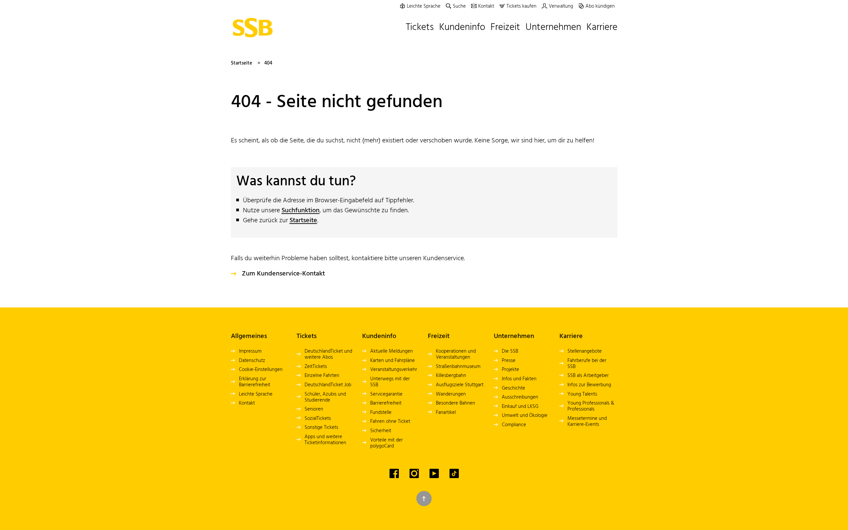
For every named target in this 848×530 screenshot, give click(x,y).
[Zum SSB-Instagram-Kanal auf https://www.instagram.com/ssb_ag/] (414, 473)
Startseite (241, 63)
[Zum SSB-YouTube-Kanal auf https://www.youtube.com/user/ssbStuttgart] (434, 473)
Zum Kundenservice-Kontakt (283, 274)
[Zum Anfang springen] (424, 498)
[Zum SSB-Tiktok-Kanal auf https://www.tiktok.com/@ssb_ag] (454, 473)
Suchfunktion (301, 210)
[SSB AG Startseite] (254, 28)
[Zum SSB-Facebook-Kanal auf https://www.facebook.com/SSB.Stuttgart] (394, 473)
